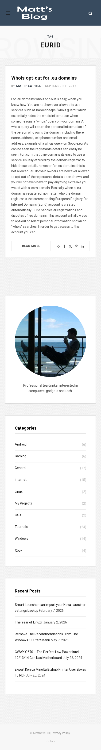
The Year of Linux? (29, 622)
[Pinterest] (76, 246)
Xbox (18, 550)
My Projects (23, 503)
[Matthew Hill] (35, 13)
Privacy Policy (61, 733)
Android (21, 444)
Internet (21, 479)
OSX (18, 515)
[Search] (90, 13)
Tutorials (21, 527)
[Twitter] (70, 246)
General (20, 468)
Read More (31, 246)
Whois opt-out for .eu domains (44, 78)
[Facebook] (64, 246)
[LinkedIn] (82, 246)
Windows (21, 538)
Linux (19, 491)
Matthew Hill (28, 86)
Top (51, 741)
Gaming (20, 456)
